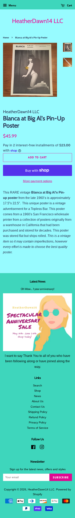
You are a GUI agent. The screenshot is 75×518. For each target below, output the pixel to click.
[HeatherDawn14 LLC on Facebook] (33, 447)
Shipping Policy (37, 411)
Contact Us (38, 406)
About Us (37, 401)
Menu (12, 5)
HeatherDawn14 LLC (37, 21)
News (37, 396)
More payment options (37, 181)
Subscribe (61, 477)
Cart (69, 5)
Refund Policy (37, 417)
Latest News (37, 281)
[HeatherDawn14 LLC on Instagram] (42, 447)
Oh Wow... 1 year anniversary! (37, 288)
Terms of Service (37, 427)
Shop (37, 390)
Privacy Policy (37, 422)
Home (6, 37)
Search (37, 385)
